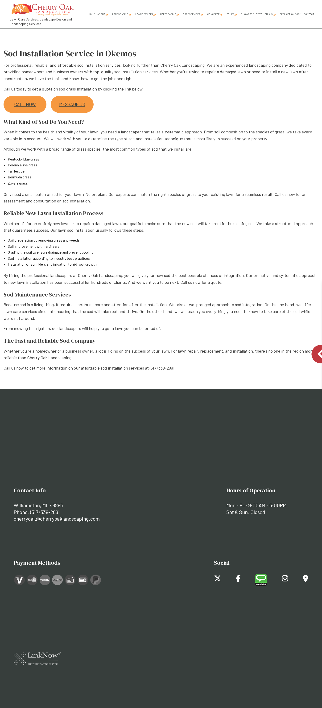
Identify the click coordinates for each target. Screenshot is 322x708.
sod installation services (99, 65)
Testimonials (264, 14)
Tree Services (191, 14)
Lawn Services (144, 14)
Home (91, 14)
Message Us (72, 104)
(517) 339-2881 (45, 512)
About (101, 14)
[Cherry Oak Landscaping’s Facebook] (238, 579)
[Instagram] (285, 579)
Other (230, 14)
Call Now (25, 104)
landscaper (131, 131)
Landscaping (120, 14)
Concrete (213, 14)
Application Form (290, 14)
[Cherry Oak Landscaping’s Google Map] (305, 579)
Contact (309, 14)
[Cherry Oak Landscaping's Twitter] (217, 579)
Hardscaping (168, 14)
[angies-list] (261, 579)
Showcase (247, 14)
